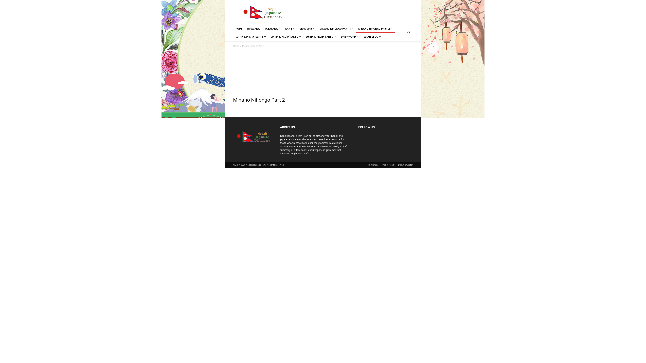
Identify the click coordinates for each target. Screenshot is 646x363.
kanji (288, 28)
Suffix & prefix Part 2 (284, 36)
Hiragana (253, 28)
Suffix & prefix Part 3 (319, 36)
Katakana (271, 28)
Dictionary (373, 164)
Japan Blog (370, 36)
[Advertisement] (323, 73)
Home (239, 28)
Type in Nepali (388, 164)
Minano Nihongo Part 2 (374, 28)
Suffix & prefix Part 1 (249, 36)
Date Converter (405, 164)
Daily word (348, 36)
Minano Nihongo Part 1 (335, 28)
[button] (409, 33)
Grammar (305, 28)
